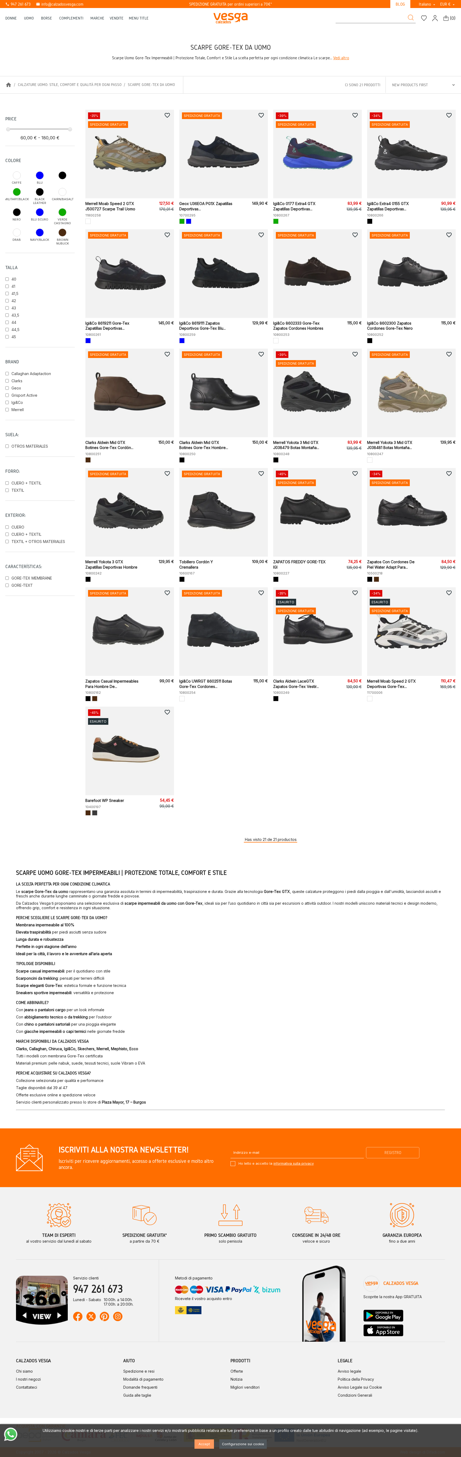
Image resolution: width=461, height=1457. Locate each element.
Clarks (16, 381)
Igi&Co (17, 402)
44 (13, 322)
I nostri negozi (28, 1379)
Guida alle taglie (137, 1395)
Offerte (236, 1371)
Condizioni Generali (355, 1395)
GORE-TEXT (22, 585)
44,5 (15, 329)
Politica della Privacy (356, 1379)
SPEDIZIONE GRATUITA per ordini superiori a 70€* (230, 4)
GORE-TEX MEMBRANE (31, 578)
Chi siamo (24, 1371)
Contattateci (26, 1387)
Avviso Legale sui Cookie (360, 1387)
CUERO (17, 527)
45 (13, 336)
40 (13, 279)
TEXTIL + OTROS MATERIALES (38, 541)
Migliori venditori (245, 1387)
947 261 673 (18, 4)
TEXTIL (17, 490)
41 (13, 286)
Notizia (236, 1379)
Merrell (17, 409)
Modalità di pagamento (143, 1379)
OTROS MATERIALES (29, 446)
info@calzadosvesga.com (59, 4)
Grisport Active (24, 395)
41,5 (14, 293)
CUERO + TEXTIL (26, 483)
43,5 (15, 315)
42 (13, 300)
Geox (16, 388)
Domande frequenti (140, 1387)
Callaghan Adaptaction (31, 373)
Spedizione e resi (138, 1371)
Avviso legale (349, 1371)
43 (13, 308)
